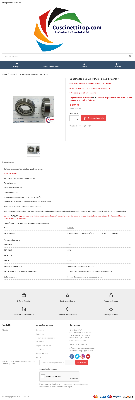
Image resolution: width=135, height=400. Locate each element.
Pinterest (89, 126)
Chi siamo (40, 342)
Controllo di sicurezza (48, 369)
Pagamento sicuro (43, 346)
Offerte (5, 330)
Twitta (84, 126)
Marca (6, 228)
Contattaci (40, 349)
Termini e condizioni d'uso (46, 338)
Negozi (38, 357)
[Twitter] (77, 356)
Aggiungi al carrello (94, 118)
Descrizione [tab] (8, 162)
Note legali (40, 334)
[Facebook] (71, 356)
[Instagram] (82, 356)
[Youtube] (88, 356)
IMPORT (71, 228)
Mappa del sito (42, 353)
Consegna (40, 330)
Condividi (80, 126)
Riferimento (9, 233)
